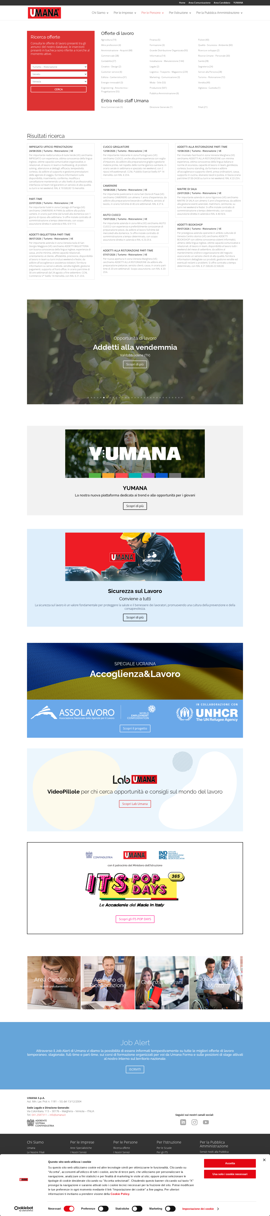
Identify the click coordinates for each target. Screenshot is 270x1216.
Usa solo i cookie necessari (230, 1174)
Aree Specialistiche (81, 1148)
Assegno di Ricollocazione (108, 982)
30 (178, 397)
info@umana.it (58, 1115)
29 (175, 397)
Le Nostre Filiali (35, 1152)
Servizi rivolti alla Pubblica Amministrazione (214, 1153)
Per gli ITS (162, 1152)
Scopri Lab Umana (135, 804)
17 (138, 397)
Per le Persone (151, 13)
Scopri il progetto (135, 728)
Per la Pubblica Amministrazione (217, 13)
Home (182, 3)
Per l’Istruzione (178, 13)
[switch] (103, 1209)
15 (132, 397)
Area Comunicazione (199, 3)
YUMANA (238, 3)
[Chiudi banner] (264, 1160)
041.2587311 (39, 1115)
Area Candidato (222, 3)
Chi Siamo (98, 13)
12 (122, 397)
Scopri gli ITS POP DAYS (135, 919)
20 (147, 397)
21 (150, 397)
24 (160, 397)
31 (182, 397)
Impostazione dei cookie (198, 1208)
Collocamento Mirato (216, 982)
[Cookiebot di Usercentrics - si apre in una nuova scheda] (24, 1209)
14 (128, 397)
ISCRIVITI (135, 1069)
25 (163, 397)
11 (119, 397)
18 (141, 397)
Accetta (230, 1163)
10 (116, 397)
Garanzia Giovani (162, 982)
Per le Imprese (123, 13)
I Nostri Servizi (78, 1152)
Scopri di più (135, 364)
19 (144, 397)
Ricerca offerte (121, 1148)
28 (172, 397)
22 (153, 397)
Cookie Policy (120, 1193)
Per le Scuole (164, 1148)
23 (157, 397)
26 (166, 397)
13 (125, 397)
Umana (31, 1148)
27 (169, 397)
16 (135, 397)
